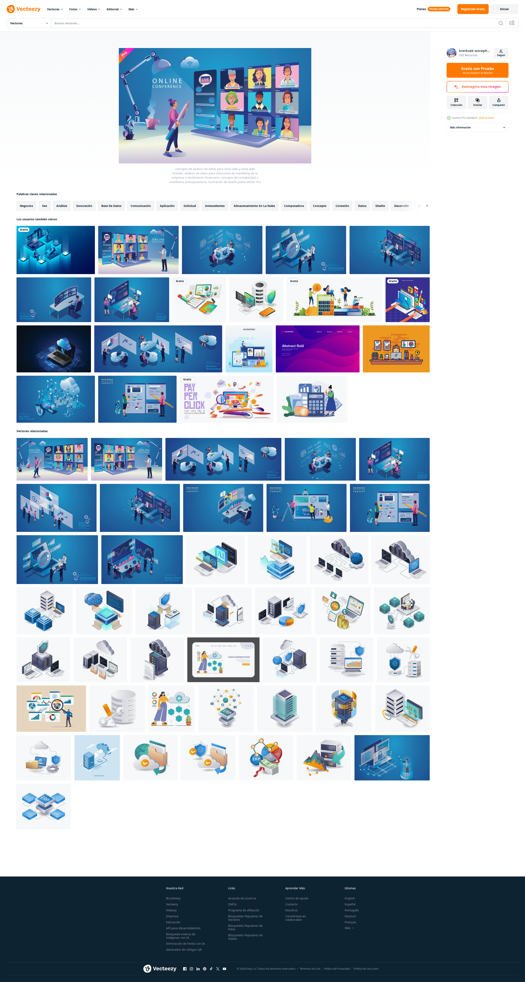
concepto (320, 206)
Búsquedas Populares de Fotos (245, 927)
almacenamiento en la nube (254, 206)
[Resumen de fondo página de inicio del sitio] (318, 348)
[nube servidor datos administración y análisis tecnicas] (324, 757)
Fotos (73, 9)
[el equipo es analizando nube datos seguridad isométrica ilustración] (402, 610)
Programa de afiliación (243, 910)
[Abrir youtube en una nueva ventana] (224, 968)
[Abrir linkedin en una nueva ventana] (198, 968)
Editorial (113, 9)
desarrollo (401, 206)
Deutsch (350, 916)
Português (352, 910)
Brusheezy (173, 898)
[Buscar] (500, 23)
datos (362, 206)
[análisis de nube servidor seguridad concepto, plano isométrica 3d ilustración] (347, 659)
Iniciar (504, 9)
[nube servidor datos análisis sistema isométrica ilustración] (100, 659)
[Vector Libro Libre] (396, 348)
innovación (84, 206)
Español (350, 904)
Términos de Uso (310, 968)
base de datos (111, 206)
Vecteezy (172, 904)
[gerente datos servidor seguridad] (285, 708)
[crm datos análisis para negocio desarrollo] (343, 610)
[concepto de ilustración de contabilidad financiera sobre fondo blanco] (312, 399)
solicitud (190, 206)
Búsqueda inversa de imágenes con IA (180, 936)
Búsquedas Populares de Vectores (245, 918)
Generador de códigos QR (184, 949)
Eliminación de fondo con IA (185, 944)
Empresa (172, 916)
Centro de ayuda (296, 898)
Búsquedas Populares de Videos (245, 937)
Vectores (53, 9)
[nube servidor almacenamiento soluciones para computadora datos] (157, 659)
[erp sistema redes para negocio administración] (226, 708)
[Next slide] (423, 206)
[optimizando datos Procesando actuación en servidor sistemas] (402, 708)
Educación (173, 922)
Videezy (171, 910)
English (350, 898)
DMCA (232, 904)
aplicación (167, 206)
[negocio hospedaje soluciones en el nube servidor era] (150, 757)
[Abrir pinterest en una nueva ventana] (204, 968)
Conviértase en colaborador (295, 918)
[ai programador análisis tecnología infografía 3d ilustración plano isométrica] (215, 559)
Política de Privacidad (337, 968)
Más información (460, 127)
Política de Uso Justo (366, 968)
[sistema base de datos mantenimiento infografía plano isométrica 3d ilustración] (117, 708)
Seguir (501, 55)
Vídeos (92, 9)
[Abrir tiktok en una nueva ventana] (211, 968)
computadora (294, 206)
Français (350, 922)
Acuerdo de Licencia (242, 898)
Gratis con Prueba (477, 70)
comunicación (141, 206)
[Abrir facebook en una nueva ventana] (184, 968)
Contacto (291, 904)
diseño (380, 206)
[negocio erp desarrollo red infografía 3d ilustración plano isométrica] (44, 806)
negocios (26, 206)
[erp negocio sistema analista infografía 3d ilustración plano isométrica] (266, 757)
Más (131, 9)
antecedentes (215, 206)
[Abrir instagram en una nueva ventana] (191, 968)
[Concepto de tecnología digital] (56, 250)
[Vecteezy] (23, 9)
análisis (61, 206)
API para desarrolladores (183, 928)
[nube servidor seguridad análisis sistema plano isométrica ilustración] (43, 659)
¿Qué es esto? (486, 118)
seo (44, 206)
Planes (421, 9)
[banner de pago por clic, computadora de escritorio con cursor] (227, 399)
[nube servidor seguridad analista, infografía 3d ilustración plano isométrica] (290, 659)
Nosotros (291, 910)
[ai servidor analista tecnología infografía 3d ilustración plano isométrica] (277, 559)
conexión (342, 206)
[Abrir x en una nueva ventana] (217, 968)
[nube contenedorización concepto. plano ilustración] (223, 659)
